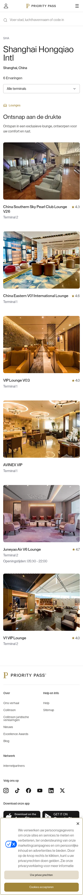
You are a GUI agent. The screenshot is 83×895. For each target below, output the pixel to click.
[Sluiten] (78, 823)
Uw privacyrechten (41, 875)
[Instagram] (6, 790)
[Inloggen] (6, 5)
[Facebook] (28, 790)
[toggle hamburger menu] (77, 5)
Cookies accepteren (41, 887)
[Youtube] (39, 790)
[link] (22, 817)
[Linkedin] (51, 790)
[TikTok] (17, 790)
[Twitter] (62, 790)
